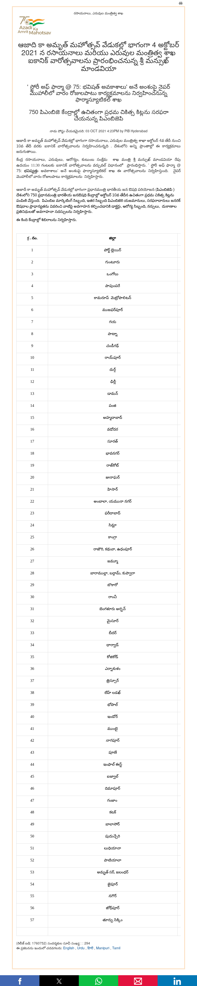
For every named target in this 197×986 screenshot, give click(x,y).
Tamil (116, 947)
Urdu (81, 947)
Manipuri (103, 947)
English (69, 947)
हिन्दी (90, 947)
